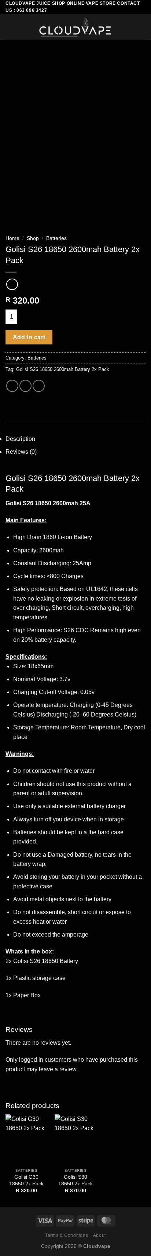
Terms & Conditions (66, 1235)
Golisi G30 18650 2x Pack (26, 1180)
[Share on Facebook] (25, 386)
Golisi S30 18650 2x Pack (75, 1180)
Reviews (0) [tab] (21, 452)
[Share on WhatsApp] (12, 386)
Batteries (56, 238)
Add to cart (29, 337)
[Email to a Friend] (39, 386)
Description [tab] (20, 439)
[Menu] (12, 27)
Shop (33, 238)
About (99, 1235)
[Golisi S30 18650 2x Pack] (75, 1139)
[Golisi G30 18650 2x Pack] (26, 1139)
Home (12, 238)
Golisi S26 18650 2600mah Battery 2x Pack (62, 369)
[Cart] (142, 27)
